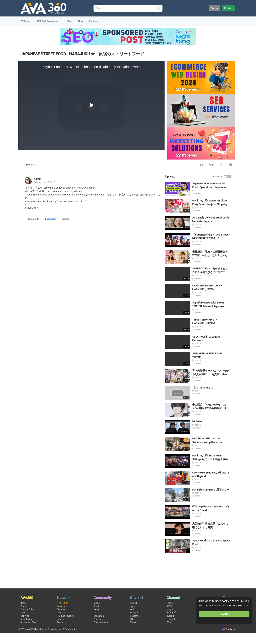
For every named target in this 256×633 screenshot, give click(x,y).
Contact (24, 606)
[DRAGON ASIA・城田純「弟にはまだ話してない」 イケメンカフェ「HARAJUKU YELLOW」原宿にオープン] (177, 427)
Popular (93, 21)
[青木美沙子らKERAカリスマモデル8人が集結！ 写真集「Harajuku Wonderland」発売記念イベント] (177, 376)
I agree (224, 613)
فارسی (170, 609)
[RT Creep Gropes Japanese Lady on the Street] (177, 512)
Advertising (26, 619)
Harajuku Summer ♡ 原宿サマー (210, 489)
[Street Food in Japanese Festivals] (177, 342)
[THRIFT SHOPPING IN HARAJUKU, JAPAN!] (177, 325)
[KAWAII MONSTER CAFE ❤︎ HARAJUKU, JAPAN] (177, 291)
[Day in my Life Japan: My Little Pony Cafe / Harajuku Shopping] (177, 206)
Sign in (214, 8)
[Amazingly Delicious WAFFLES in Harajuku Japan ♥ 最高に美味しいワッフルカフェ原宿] (177, 223)
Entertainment (101, 622)
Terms (23, 612)
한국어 (170, 606)
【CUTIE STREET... (202, 387)
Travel (60, 622)
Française (135, 612)
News (96, 609)
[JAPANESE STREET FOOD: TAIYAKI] (177, 359)
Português (172, 612)
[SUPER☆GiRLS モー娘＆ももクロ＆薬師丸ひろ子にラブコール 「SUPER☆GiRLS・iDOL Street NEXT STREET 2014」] (177, 274)
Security (61, 609)
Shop (69, 21)
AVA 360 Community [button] (48, 21)
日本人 (170, 603)
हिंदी (131, 619)
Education (99, 616)
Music (97, 603)
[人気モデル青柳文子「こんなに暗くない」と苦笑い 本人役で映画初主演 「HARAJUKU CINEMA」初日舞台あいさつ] (177, 529)
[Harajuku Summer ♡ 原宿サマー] (177, 495)
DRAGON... (198, 421)
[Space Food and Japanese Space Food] (177, 546)
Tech (96, 612)
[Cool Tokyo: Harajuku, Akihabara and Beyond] (177, 478)
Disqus (65, 219)
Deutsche (134, 616)
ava (196, 190)
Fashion (61, 619)
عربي (132, 606)
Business (61, 606)
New (80, 21)
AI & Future (62, 603)
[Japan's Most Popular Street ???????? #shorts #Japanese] (177, 308)
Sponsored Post (28, 622)
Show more (31, 208)
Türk (169, 622)
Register (228, 8)
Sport (96, 606)
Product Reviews (65, 616)
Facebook (50, 219)
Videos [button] (25, 21)
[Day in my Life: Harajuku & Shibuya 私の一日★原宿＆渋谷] (177, 461)
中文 (132, 609)
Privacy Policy (27, 609)
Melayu (133, 622)
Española (171, 619)
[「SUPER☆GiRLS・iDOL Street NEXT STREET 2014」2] (177, 240)
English (134, 603)
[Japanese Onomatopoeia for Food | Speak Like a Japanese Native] (177, 189)
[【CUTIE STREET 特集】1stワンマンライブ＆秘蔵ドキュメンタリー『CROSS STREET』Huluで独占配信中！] (177, 393)
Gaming (98, 619)
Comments (33, 219)
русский (171, 616)
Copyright (25, 616)
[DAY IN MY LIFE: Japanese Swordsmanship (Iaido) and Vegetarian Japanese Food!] (177, 444)
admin (37, 178)
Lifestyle (61, 612)
